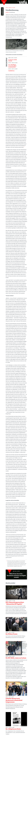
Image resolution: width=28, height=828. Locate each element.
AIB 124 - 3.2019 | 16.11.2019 (10, 7)
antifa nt (7, 12)
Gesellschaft (2, 11)
